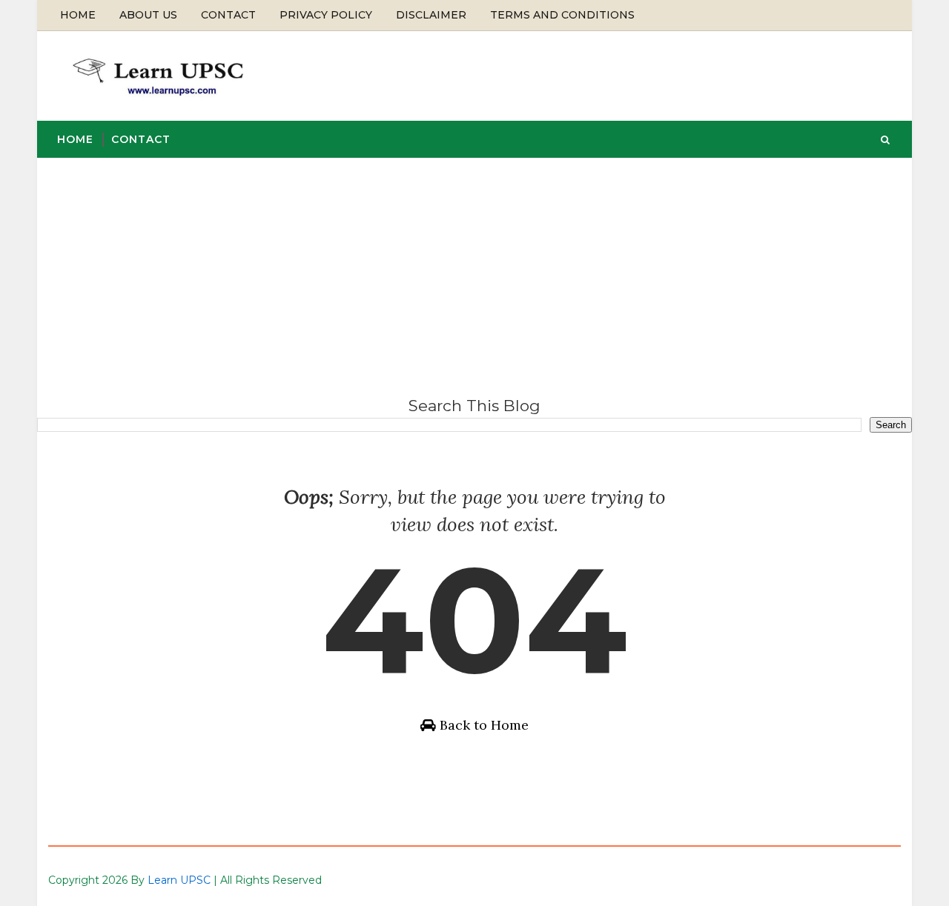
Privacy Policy (326, 14)
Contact (228, 14)
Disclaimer (431, 14)
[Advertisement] (474, 269)
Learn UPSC (179, 880)
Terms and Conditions (562, 14)
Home (78, 14)
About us (148, 14)
